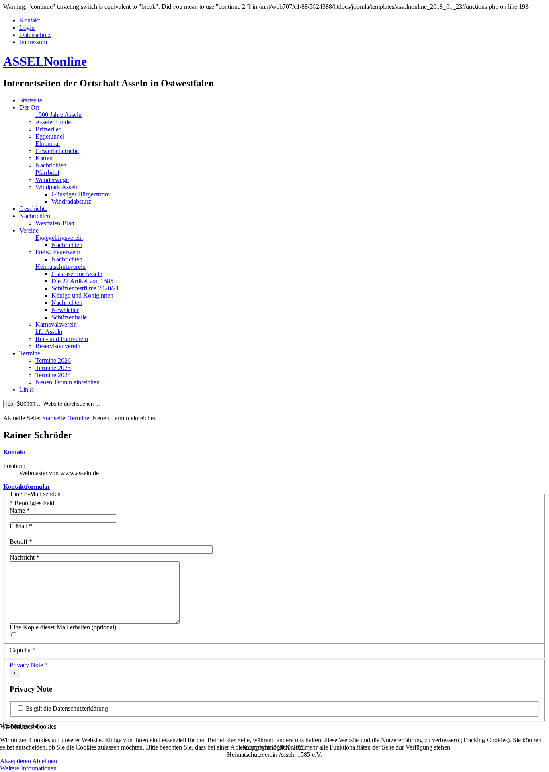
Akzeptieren (15, 761)
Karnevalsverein (56, 324)
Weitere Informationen (28, 768)
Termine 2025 (53, 367)
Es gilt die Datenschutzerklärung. (67, 708)
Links (26, 389)
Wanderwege (52, 179)
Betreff (21, 541)
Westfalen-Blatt (54, 223)
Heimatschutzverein (60, 266)
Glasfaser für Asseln (76, 273)
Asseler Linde (53, 121)
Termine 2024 (53, 375)
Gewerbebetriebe (57, 150)
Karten (44, 158)
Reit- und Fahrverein (61, 338)
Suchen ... (29, 403)
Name (20, 510)
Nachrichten (50, 165)
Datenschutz (35, 34)
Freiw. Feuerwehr (57, 252)
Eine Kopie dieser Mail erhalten (50, 627)
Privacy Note (26, 665)
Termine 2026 (53, 360)
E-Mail (21, 526)
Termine (29, 353)
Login (27, 27)
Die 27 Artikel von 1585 (82, 281)
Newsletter (65, 309)
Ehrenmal (47, 143)
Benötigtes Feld (32, 503)
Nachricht (24, 557)
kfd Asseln (48, 331)
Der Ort (29, 107)
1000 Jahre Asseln (58, 114)
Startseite (30, 100)
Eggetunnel (49, 136)
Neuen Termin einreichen (67, 382)
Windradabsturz (71, 201)
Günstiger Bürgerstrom (80, 194)
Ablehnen (44, 761)
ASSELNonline (45, 61)
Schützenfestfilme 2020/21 (85, 288)
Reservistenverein (57, 346)
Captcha (22, 650)
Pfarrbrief (47, 172)
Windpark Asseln (57, 187)
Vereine (29, 230)
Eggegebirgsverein (59, 237)
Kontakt (29, 20)
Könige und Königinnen (82, 295)
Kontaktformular (26, 486)
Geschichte (33, 208)
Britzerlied (48, 129)
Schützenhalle (69, 317)
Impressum (33, 42)
